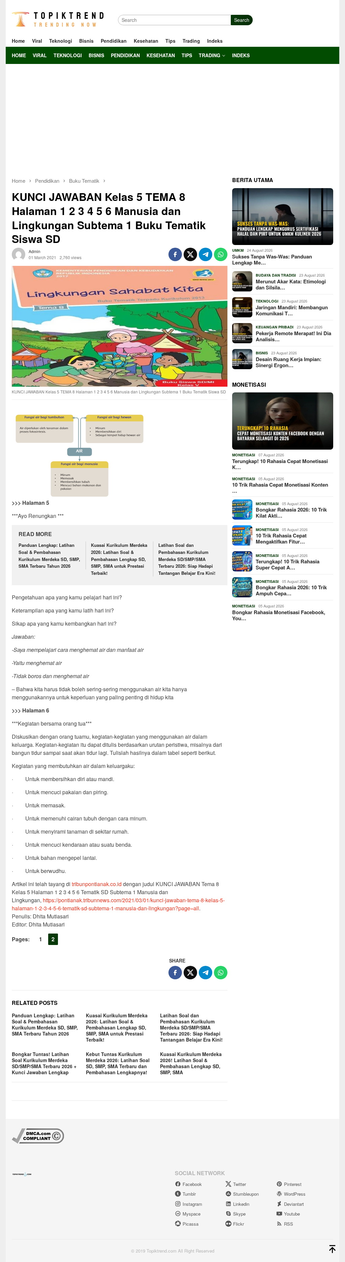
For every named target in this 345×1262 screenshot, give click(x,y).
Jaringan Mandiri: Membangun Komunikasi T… (292, 310)
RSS (288, 1224)
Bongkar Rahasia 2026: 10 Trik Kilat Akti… (291, 512)
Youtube (292, 1214)
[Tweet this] (190, 254)
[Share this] (175, 254)
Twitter (239, 1184)
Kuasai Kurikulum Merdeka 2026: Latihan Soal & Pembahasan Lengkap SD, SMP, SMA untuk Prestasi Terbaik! (119, 559)
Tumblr (189, 1194)
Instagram (192, 1204)
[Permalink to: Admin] (18, 253)
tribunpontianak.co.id (97, 884)
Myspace (191, 1214)
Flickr (238, 1224)
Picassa (190, 1224)
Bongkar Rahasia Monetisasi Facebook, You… (278, 615)
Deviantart (294, 1204)
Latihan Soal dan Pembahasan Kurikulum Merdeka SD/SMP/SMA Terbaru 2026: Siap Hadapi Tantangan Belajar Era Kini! (186, 559)
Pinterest (293, 1184)
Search (241, 19)
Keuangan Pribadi (274, 326)
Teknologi (267, 301)
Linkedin (241, 1204)
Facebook (192, 1184)
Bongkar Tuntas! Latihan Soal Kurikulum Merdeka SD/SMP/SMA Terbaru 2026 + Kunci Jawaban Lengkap (44, 1063)
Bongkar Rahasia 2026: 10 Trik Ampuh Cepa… (291, 590)
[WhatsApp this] (220, 254)
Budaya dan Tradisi (276, 275)
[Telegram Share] (205, 254)
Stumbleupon (246, 1194)
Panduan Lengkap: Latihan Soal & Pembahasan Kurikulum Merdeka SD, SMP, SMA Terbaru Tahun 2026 (49, 555)
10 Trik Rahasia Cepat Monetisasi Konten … (280, 488)
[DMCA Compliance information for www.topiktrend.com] (38, 1135)
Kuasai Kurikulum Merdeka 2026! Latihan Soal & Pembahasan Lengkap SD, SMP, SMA (191, 1063)
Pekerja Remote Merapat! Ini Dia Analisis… (293, 336)
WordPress (295, 1194)
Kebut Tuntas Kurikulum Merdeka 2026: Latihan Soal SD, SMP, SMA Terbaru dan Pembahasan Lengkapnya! (118, 1063)
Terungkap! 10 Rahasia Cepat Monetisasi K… (280, 464)
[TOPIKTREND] (57, 19)
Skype (239, 1214)
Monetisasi (243, 454)
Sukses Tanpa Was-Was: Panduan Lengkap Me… (272, 259)
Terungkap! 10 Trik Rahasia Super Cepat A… (287, 564)
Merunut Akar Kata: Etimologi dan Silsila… (291, 284)
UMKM (238, 250)
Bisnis (262, 352)
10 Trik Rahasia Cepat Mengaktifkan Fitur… (281, 538)
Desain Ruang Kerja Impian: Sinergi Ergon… (288, 362)
